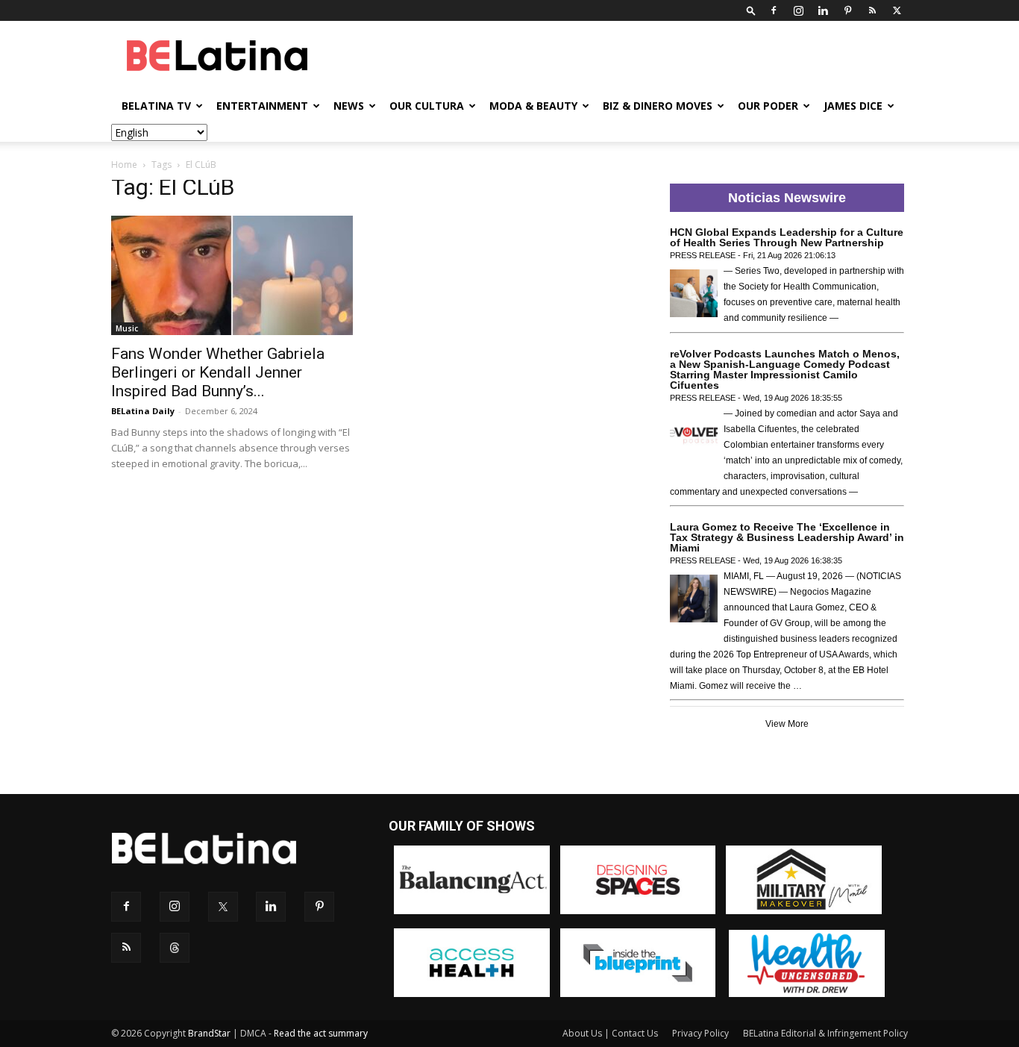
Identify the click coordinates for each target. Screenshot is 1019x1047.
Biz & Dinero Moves (657, 106)
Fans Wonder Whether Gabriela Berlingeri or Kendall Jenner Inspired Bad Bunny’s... (217, 372)
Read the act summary (321, 1033)
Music (127, 328)
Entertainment (262, 106)
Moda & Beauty (533, 106)
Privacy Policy (700, 1033)
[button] (751, 10)
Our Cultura (426, 106)
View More (787, 724)
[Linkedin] (823, 10)
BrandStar (209, 1033)
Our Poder (768, 106)
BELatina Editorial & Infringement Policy (825, 1033)
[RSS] (872, 10)
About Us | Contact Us (610, 1033)
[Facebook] (773, 10)
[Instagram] (798, 10)
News (348, 106)
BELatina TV (156, 106)
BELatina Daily (143, 410)
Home (124, 164)
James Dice (853, 106)
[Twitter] (896, 10)
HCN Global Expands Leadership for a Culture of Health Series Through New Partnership (786, 237)
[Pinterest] (847, 10)
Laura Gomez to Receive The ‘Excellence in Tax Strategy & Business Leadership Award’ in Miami (787, 537)
